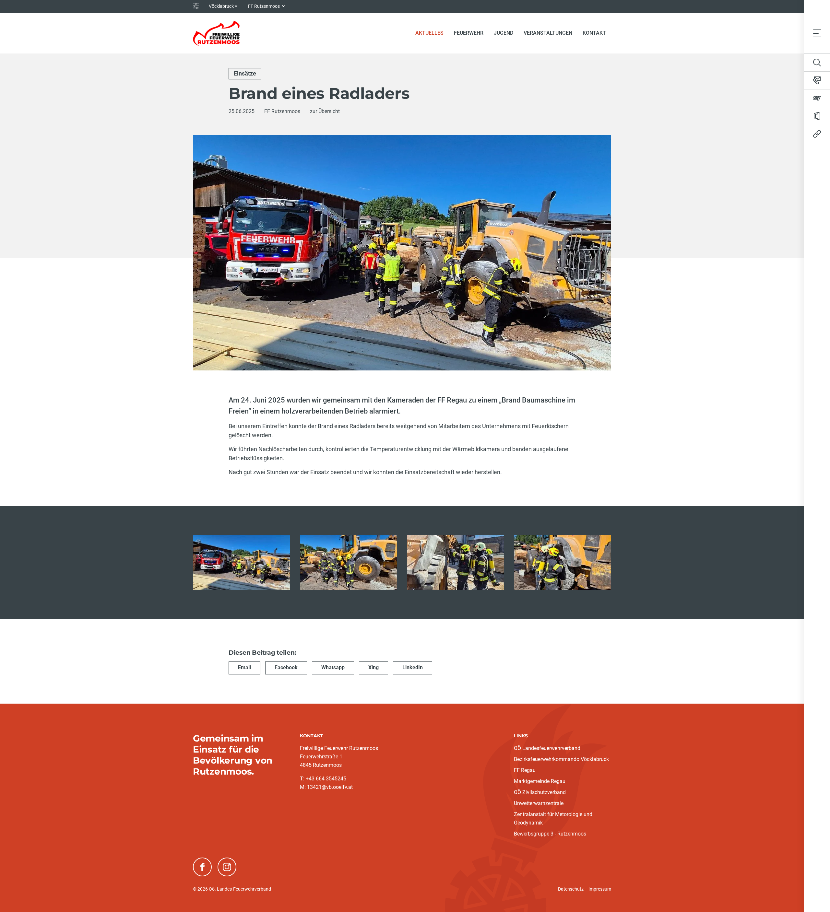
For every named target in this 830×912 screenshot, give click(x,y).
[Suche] (817, 62)
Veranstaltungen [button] (548, 33)
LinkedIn (412, 667)
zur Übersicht (325, 111)
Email (244, 667)
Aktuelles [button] (429, 33)
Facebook (286, 667)
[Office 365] (817, 116)
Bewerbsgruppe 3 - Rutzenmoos (550, 834)
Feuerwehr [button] (468, 33)
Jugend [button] (503, 33)
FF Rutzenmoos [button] (264, 6)
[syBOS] (817, 98)
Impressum (599, 889)
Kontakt (594, 33)
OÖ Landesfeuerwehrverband (547, 748)
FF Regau (525, 770)
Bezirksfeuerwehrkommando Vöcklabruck (561, 759)
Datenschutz (571, 889)
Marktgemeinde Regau (539, 781)
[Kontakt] (817, 80)
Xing (373, 667)
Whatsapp (333, 667)
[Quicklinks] (817, 134)
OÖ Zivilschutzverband (540, 792)
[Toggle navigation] (817, 33)
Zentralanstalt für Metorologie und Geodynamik (553, 818)
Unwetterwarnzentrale (538, 803)
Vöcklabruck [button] (221, 6)
